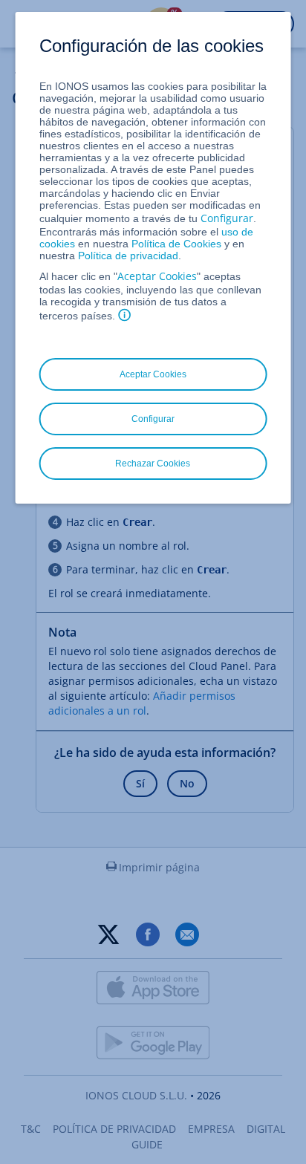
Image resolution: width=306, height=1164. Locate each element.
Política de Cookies (176, 244)
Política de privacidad (128, 255)
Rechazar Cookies (152, 463)
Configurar (227, 218)
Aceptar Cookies (157, 276)
